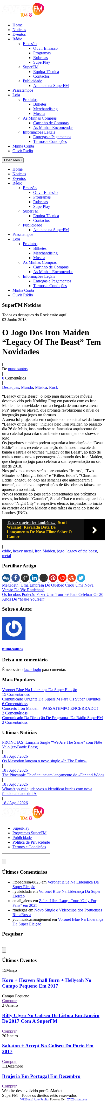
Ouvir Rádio (22, 151)
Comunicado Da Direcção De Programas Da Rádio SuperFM (52, 717)
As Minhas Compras (40, 118)
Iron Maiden (45, 551)
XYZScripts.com (77, 1099)
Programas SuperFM (29, 833)
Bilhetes (39, 104)
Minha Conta (23, 146)
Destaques (10, 387)
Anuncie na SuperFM (51, 85)
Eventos (19, 34)
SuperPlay (41, 62)
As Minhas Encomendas (53, 127)
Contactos (41, 76)
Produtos (30, 99)
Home (17, 25)
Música (41, 387)
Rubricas (40, 57)
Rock (53, 387)
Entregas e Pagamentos (52, 137)
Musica (39, 113)
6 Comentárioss (15, 704)
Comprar (9, 1000)
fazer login (32, 669)
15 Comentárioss (16, 694)
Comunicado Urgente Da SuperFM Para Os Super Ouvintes (51, 699)
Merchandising (45, 109)
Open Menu (13, 160)
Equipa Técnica (46, 71)
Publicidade (32, 81)
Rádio (17, 39)
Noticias (19, 29)
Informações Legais (39, 132)
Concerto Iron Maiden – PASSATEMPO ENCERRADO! (50, 708)
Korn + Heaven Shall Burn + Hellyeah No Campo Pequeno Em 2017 (46, 983)
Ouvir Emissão (45, 48)
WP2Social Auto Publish (34, 1099)
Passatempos (22, 90)
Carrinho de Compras (51, 123)
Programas (42, 53)
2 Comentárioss (15, 713)
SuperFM (30, 67)
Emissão (30, 43)
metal (6, 555)
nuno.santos (18, 369)
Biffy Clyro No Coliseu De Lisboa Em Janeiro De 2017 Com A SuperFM (50, 1018)
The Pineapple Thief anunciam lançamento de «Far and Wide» (53, 775)
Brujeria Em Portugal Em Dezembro (41, 1076)
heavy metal (23, 551)
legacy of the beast (81, 551)
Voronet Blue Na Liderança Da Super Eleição (39, 690)
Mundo (27, 387)
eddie (6, 551)
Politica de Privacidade (31, 842)
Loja (16, 95)
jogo (60, 551)
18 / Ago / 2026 (15, 756)
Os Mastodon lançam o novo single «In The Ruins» (44, 761)
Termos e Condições (50, 141)
